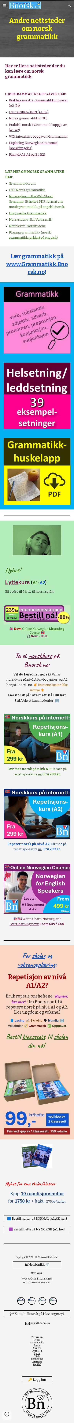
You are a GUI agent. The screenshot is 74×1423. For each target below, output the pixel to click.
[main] (37, 28)
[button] (4, 5)
